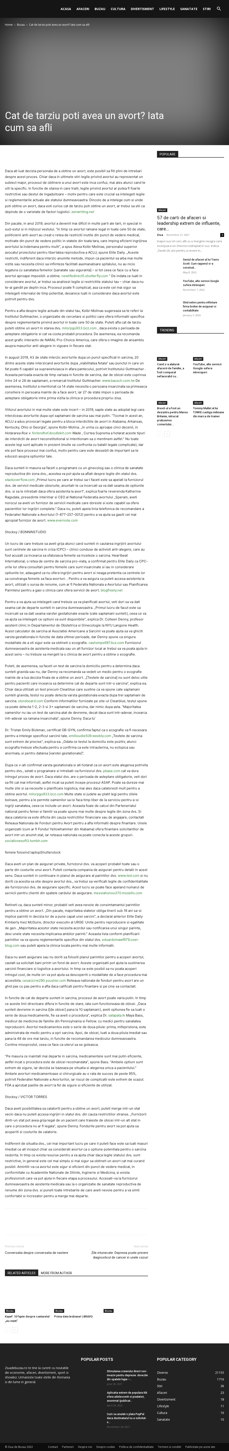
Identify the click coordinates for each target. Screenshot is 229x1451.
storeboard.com (30, 701)
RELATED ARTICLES (22, 1273)
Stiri (207, 9)
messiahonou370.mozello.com (118, 893)
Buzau (100, 9)
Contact (53, 1447)
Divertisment (142, 9)
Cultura (118, 9)
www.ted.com (128, 875)
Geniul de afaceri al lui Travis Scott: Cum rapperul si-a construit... (201, 263)
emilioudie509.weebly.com (90, 736)
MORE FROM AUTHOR (56, 1273)
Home (9, 25)
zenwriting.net (82, 212)
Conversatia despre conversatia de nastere (36, 1253)
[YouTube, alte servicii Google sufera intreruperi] (168, 287)
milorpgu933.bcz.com (79, 328)
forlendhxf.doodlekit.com (51, 433)
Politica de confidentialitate (136, 1447)
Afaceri (82, 9)
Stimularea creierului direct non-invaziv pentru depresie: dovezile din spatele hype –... (127, 1375)
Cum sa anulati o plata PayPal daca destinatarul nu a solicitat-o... (127, 1418)
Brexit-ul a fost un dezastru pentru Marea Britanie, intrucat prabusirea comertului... (172, 416)
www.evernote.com (62, 520)
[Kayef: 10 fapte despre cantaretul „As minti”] (27, 1297)
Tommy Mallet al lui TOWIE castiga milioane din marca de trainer (208, 412)
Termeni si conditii (169, 1447)
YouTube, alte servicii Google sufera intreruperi (207, 368)
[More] (50, 155)
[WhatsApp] (40, 155)
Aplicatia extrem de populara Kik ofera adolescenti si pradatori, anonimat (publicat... (127, 1396)
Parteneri (68, 1447)
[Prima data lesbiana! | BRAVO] (76, 1297)
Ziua (160, 234)
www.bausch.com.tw (118, 380)
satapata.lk (116, 1015)
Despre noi (85, 1447)
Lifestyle (167, 9)
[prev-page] (8, 1330)
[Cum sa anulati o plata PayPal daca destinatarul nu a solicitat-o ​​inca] (92, 1420)
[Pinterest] (29, 155)
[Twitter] (19, 155)
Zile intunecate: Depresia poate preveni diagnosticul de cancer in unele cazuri (119, 1255)
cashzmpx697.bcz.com (106, 643)
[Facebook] (9, 155)
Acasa (66, 9)
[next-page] (15, 1330)
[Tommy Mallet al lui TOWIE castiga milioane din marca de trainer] (208, 394)
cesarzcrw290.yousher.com (44, 980)
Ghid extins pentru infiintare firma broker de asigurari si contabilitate (200, 306)
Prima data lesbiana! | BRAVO (73, 1316)
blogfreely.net (112, 590)
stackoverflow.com (20, 480)
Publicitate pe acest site (200, 1447)
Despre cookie (105, 1447)
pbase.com (111, 771)
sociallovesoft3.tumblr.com (26, 841)
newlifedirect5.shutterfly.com (84, 276)
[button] (218, 9)
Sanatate (188, 9)
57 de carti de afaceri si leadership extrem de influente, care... (188, 223)
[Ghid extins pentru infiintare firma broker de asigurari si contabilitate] (168, 308)
